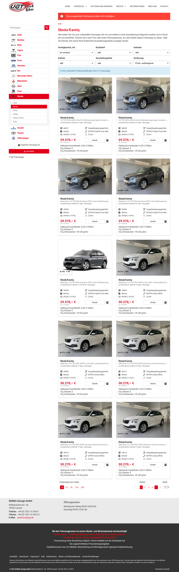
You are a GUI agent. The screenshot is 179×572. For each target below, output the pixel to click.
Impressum (34, 556)
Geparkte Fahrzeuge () (30, 145)
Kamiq (15, 107)
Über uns (152, 6)
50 (71, 487)
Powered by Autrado (162, 569)
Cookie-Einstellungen (90, 556)
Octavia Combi (18, 118)
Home (67, 6)
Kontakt (164, 6)
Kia (18, 70)
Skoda (20, 96)
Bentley (20, 40)
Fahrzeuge (79, 6)
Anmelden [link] (30, 151)
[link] (107, 140)
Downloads (23, 556)
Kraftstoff (100, 47)
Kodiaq (15, 114)
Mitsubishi (22, 81)
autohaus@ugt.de (25, 517)
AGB (43, 556)
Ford (19, 60)
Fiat (19, 55)
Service (119, 6)
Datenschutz (51, 556)
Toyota (20, 133)
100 (76, 487)
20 (67, 487)
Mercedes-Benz (24, 76)
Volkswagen (23, 138)
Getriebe (138, 47)
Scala (15, 122)
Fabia (15, 103)
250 (82, 487)
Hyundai (21, 65)
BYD (19, 45)
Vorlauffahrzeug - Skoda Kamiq (85, 115)
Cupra (20, 50)
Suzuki (20, 128)
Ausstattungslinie (104, 58)
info (60, 24)
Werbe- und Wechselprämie (69, 556)
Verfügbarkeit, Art (66, 47)
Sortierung (138, 58)
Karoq (15, 110)
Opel (19, 86)
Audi (19, 35)
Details (94, 140)
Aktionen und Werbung (101, 6)
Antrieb (61, 58)
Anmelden (13, 556)
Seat (19, 91)
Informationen (137, 6)
